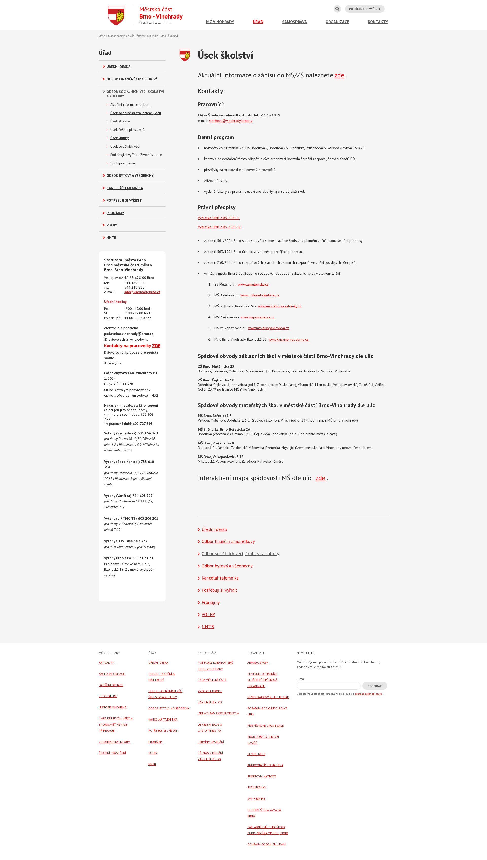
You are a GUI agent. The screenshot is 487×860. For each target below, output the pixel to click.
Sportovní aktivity (261, 776)
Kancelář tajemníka (125, 188)
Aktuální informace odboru (130, 104)
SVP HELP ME (256, 798)
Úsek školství (120, 121)
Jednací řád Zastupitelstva (218, 713)
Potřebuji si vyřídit (365, 9)
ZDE (156, 345)
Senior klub (256, 754)
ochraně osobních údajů (368, 693)
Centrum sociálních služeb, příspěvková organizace (262, 680)
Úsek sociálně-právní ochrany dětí (135, 113)
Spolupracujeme (122, 163)
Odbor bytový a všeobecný (130, 175)
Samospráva (294, 21)
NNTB (111, 237)
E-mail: (301, 679)
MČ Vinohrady (220, 21)
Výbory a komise (210, 691)
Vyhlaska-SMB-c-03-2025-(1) (220, 227)
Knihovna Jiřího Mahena (265, 765)
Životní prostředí (112, 753)
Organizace (337, 21)
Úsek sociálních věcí (125, 146)
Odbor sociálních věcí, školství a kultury (133, 35)
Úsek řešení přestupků (127, 129)
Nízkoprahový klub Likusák (268, 697)
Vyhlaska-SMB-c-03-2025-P (219, 218)
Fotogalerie (108, 696)
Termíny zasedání (211, 742)
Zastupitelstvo (210, 702)
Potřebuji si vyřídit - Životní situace (136, 154)
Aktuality (106, 662)
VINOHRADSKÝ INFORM (114, 742)
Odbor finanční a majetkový (132, 79)
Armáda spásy (257, 662)
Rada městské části (212, 680)
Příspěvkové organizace (265, 725)
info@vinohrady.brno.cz (142, 292)
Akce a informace (112, 674)
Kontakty (378, 21)
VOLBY (112, 225)
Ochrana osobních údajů (266, 844)
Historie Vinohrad (113, 707)
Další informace (111, 685)
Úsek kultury (119, 138)
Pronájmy (115, 212)
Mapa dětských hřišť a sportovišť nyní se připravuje (116, 724)
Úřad (258, 21)
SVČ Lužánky (256, 787)
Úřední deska (118, 66)
